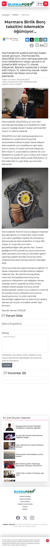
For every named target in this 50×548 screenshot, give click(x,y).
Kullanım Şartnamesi (25, 504)
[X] (25, 518)
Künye (25, 506)
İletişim (25, 509)
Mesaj (5, 332)
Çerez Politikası (25, 499)
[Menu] (45, 3)
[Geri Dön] (4, 3)
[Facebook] (18, 518)
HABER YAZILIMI (9, 524)
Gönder (7, 365)
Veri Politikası (25, 501)
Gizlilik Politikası (25, 496)
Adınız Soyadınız (12, 323)
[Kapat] (47, 540)
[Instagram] (32, 518)
